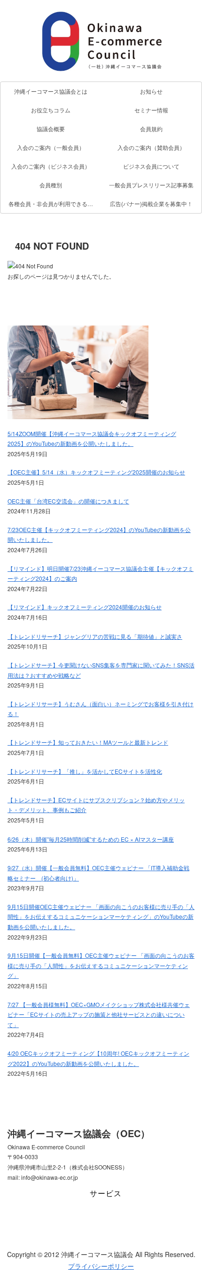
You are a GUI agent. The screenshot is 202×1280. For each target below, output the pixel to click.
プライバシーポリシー (101, 1266)
